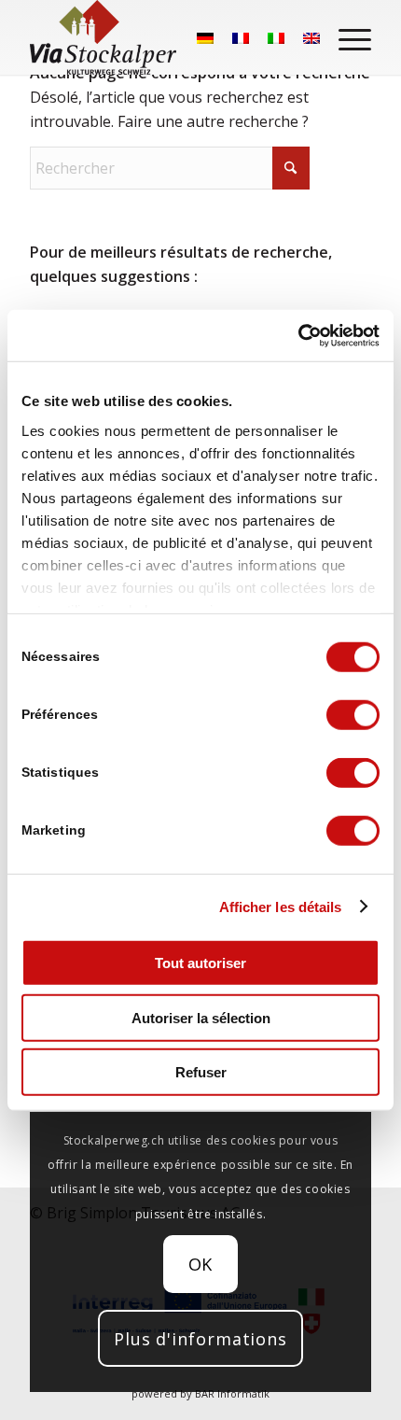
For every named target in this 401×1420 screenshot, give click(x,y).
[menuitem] (345, 37)
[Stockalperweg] (103, 37)
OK (201, 1264)
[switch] (353, 715)
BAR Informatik (232, 1393)
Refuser (201, 1072)
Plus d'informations (200, 1339)
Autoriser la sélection (200, 1017)
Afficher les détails (280, 906)
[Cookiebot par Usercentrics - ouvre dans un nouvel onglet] (298, 335)
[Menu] (345, 37)
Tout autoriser (200, 963)
